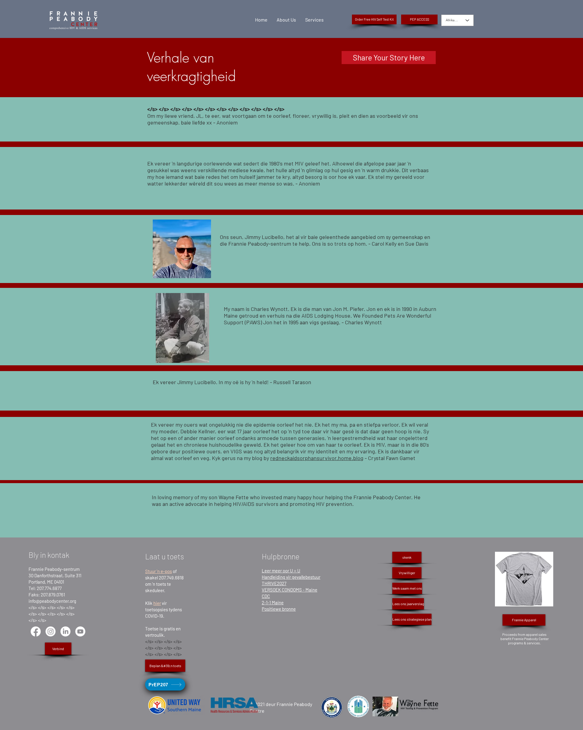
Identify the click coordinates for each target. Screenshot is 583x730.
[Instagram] (51, 631)
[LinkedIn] (65, 631)
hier (157, 603)
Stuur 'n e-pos (158, 571)
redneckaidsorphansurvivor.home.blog (316, 458)
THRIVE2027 (274, 583)
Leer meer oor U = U (281, 570)
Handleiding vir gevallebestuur (291, 577)
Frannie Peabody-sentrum (54, 569)
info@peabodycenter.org (52, 601)
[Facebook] (36, 631)
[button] (419, 19)
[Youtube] (80, 631)
